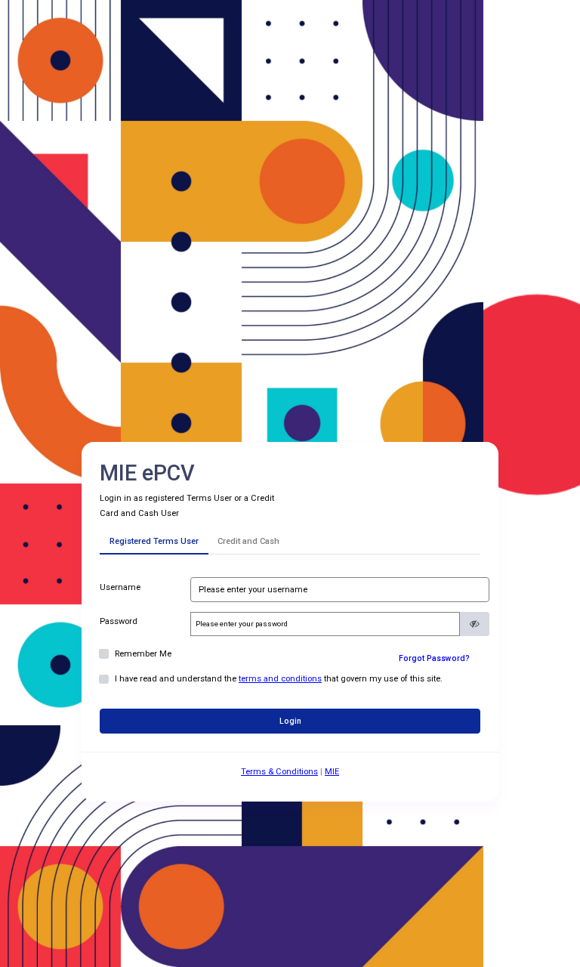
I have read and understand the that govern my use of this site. (279, 679)
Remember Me (143, 654)
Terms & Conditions (279, 772)
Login (290, 721)
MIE (332, 772)
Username (120, 587)
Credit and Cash (248, 541)
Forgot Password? (434, 658)
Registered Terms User (154, 541)
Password (118, 621)
